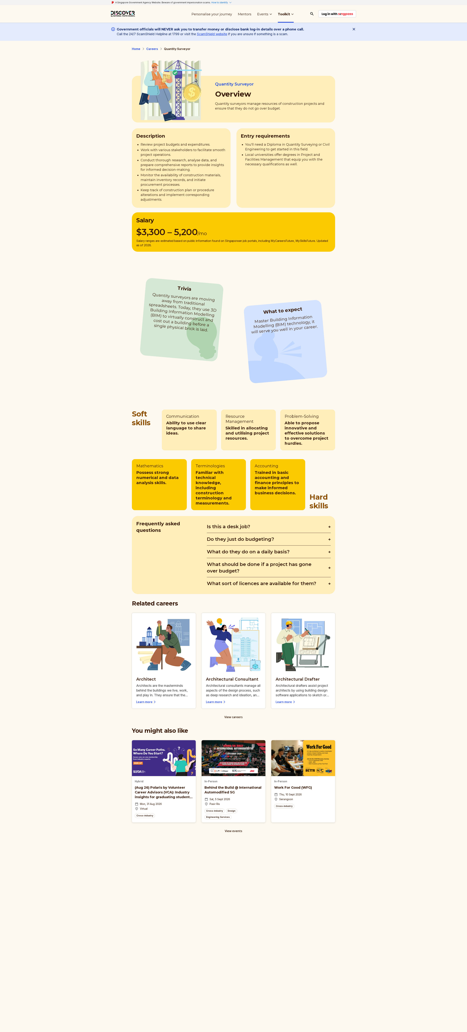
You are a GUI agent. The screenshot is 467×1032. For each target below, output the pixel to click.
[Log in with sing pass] (337, 13)
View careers (233, 717)
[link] (123, 14)
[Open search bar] (312, 14)
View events (233, 831)
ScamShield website (212, 34)
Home (136, 49)
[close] (354, 29)
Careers (152, 49)
